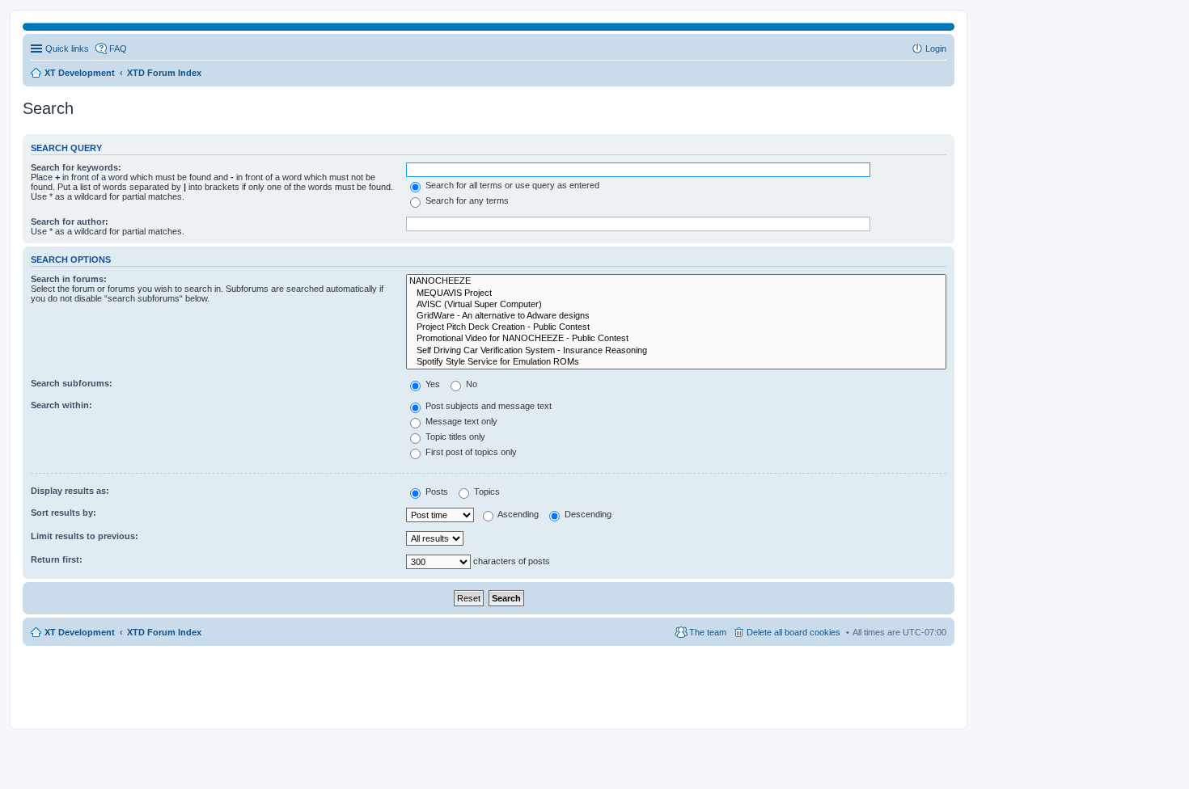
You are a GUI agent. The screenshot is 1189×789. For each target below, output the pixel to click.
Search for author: (69, 221)
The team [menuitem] (707, 632)
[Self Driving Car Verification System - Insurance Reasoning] (676, 351)
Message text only (460, 421)
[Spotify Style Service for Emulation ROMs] (676, 362)
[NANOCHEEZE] (676, 281)
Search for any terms (466, 200)
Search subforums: (71, 383)
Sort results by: (63, 512)
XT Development (79, 632)
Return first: (57, 559)
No (470, 384)
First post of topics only (470, 452)
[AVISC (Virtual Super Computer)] (676, 304)
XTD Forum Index (164, 632)
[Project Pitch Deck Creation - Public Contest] (676, 327)
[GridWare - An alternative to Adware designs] (676, 316)
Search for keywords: (76, 167)
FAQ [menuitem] (118, 48)
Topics (486, 491)
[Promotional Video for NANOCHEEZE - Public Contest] (676, 338)
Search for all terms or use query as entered (511, 185)
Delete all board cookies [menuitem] (793, 632)
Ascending (517, 514)
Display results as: (70, 491)
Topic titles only (454, 436)
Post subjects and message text (487, 406)
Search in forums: (69, 279)
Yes (431, 384)
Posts (435, 491)
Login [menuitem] (935, 48)
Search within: (61, 405)
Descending (586, 514)
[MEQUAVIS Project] (676, 293)
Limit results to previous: (84, 536)
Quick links (67, 48)
